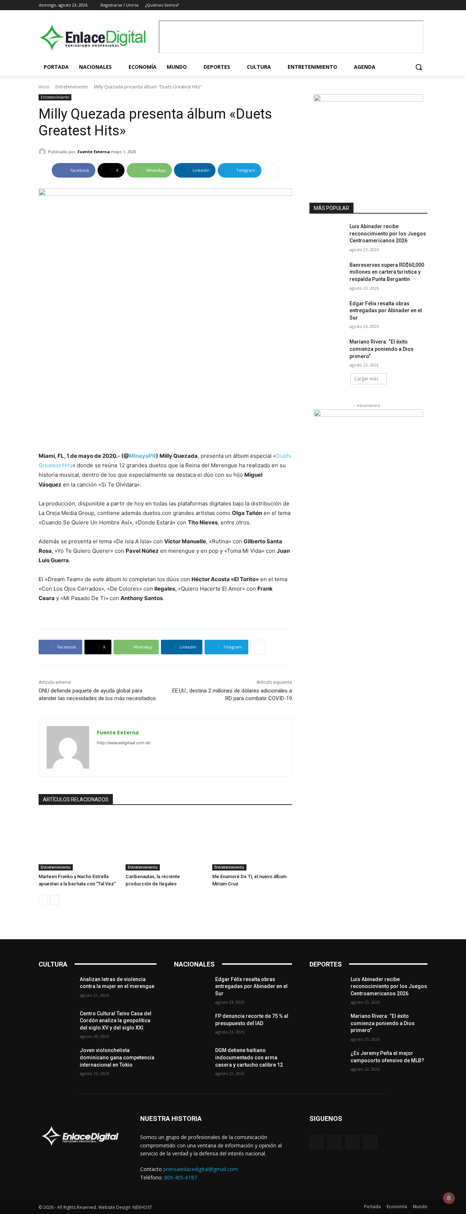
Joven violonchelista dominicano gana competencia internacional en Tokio (117, 1057)
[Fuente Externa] (43, 151)
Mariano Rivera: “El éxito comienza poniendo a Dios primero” (382, 349)
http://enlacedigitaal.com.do (124, 742)
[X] (413, 5)
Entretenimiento (71, 87)
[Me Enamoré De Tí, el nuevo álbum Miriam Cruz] (252, 842)
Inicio (44, 87)
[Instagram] (403, 5)
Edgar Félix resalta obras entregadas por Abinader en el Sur (386, 311)
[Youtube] (423, 5)
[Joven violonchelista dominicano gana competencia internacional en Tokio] (56, 1059)
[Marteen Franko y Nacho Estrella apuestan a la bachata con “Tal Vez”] (78, 842)
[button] (418, 67)
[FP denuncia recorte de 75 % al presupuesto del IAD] (191, 1025)
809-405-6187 (180, 1177)
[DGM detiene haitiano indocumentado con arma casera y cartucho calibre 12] (191, 1059)
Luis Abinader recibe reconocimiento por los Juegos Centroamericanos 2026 (388, 233)
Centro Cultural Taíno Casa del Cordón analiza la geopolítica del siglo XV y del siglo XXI (115, 1021)
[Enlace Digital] (97, 38)
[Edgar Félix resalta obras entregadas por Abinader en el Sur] (327, 312)
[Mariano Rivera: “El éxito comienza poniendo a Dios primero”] (327, 350)
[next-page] (54, 899)
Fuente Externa (94, 151)
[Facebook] (393, 5)
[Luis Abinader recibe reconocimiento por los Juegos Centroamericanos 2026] (327, 235)
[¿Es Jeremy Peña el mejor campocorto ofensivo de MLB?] (327, 1062)
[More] (271, 170)
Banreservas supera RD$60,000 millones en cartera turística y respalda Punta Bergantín (387, 272)
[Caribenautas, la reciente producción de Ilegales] (165, 842)
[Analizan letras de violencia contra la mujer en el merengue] (56, 988)
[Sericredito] (368, 99)
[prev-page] (43, 899)
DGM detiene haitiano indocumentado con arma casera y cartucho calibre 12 (249, 1057)
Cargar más (366, 379)
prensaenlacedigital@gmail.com (200, 1169)
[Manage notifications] (449, 1198)
